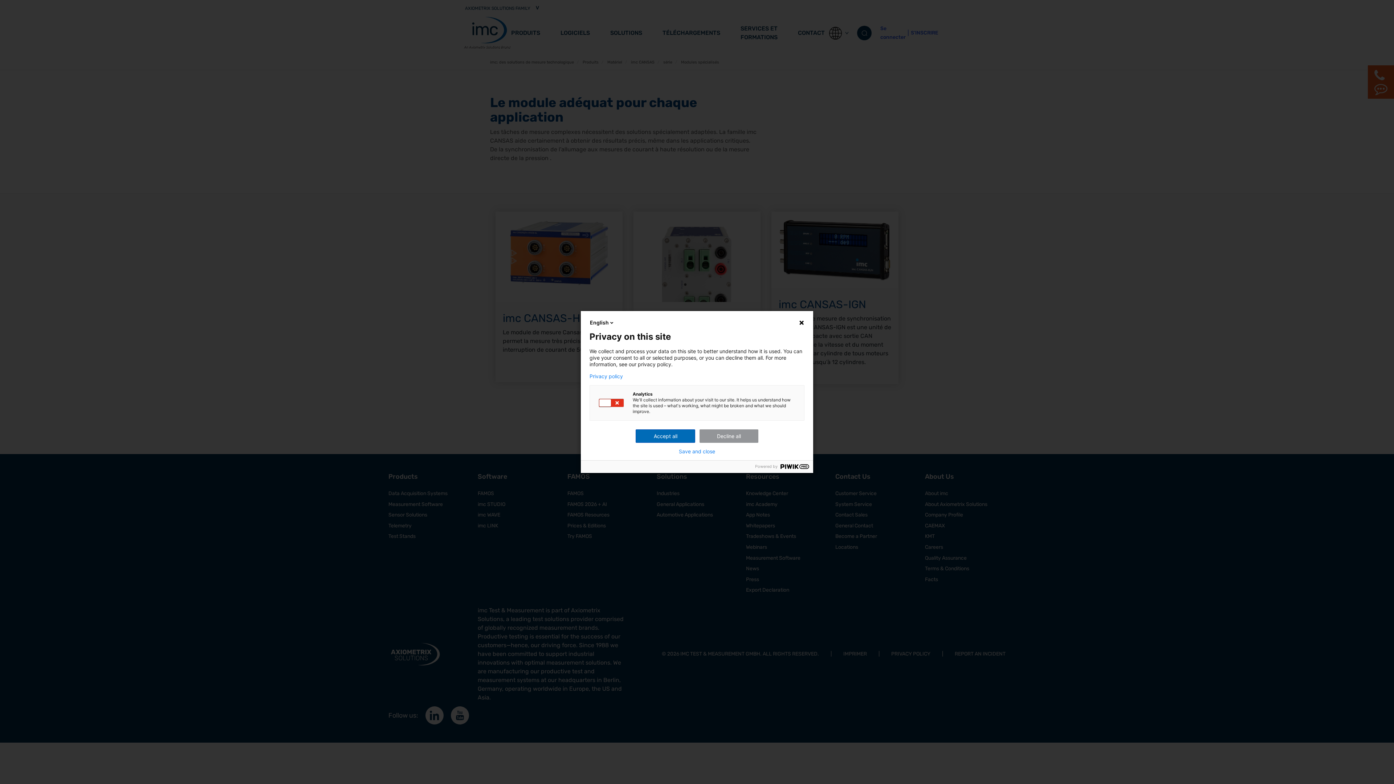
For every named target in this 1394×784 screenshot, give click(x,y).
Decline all (729, 436)
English (599, 322)
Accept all (665, 436)
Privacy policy (606, 376)
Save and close (697, 451)
